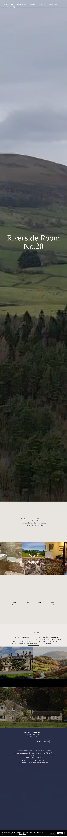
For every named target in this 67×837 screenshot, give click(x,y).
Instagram (37, 747)
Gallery (48, 753)
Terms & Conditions (25, 753)
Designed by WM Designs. (40, 762)
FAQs (32, 756)
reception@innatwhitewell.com (38, 760)
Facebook (29, 747)
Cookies (43, 753)
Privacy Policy (35, 753)
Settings (52, 833)
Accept (60, 833)
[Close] (65, 833)
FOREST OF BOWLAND (13, 7)
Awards (17, 753)
